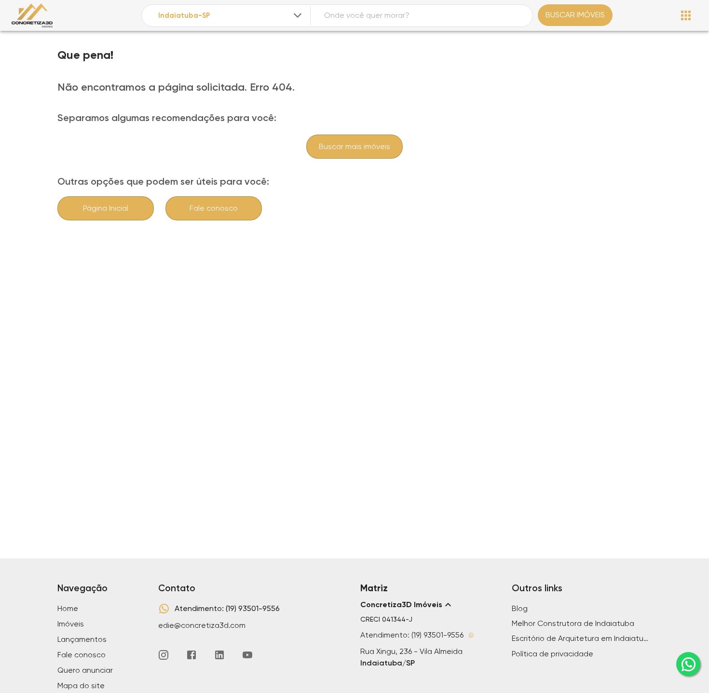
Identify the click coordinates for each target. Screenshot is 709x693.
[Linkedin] (219, 654)
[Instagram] (163, 654)
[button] (430, 604)
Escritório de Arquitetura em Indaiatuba (582, 638)
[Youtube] (247, 654)
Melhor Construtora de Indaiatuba (573, 623)
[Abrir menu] (685, 15)
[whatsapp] (688, 664)
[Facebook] (191, 654)
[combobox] (231, 15)
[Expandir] (297, 15)
